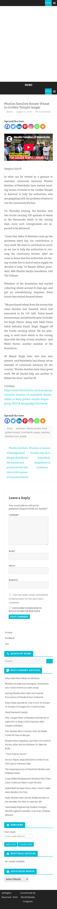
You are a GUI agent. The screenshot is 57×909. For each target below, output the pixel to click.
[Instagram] (31, 126)
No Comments (43, 112)
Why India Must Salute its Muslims (22, 678)
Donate (8, 632)
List (7, 644)
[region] (28, 44)
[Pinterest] (25, 126)
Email (12, 566)
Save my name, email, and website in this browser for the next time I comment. (28, 599)
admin (9, 112)
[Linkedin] (19, 126)
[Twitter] (13, 126)
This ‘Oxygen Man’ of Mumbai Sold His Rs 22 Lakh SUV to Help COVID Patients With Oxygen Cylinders (27, 722)
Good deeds (27, 432)
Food (9, 428)
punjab (23, 436)
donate (37, 428)
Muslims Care (12, 436)
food (44, 428)
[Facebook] (7, 126)
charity (29, 428)
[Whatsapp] (37, 126)
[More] (42, 126)
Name (12, 551)
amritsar (20, 428)
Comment (14, 515)
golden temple (12, 432)
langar (37, 432)
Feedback (9, 638)
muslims (45, 432)
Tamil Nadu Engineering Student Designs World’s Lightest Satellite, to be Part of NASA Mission (27, 811)
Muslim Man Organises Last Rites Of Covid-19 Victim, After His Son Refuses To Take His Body (28, 745)
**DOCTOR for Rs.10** (16, 754)
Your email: (10, 832)
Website (13, 580)
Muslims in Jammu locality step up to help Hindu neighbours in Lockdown (39, 458)
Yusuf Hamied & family (16, 712)
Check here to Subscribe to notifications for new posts (25, 609)
